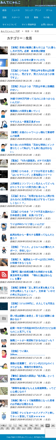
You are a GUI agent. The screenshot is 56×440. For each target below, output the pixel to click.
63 (13, 428)
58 (42, 425)
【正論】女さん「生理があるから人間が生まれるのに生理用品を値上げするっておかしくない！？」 (32, 199)
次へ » (37, 428)
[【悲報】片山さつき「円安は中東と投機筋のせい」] (4, 89)
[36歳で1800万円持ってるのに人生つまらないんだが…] (4, 101)
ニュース (16, 10)
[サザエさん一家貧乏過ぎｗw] (4, 124)
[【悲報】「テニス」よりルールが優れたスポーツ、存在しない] (4, 249)
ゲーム (49, 10)
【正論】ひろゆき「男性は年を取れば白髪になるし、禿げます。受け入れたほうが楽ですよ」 (32, 74)
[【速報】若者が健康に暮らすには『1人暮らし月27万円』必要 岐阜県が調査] (4, 50)
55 (26, 425)
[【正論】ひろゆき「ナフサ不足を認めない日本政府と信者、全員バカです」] (4, 214)
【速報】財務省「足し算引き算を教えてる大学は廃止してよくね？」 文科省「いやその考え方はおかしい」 (32, 291)
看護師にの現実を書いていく (25, 111)
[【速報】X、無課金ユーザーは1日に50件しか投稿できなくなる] (4, 262)
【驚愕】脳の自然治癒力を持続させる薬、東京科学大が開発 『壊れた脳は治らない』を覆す (32, 275)
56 (31, 425)
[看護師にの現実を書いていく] (4, 113)
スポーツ (16, 17)
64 (18, 428)
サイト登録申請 (29, 24)
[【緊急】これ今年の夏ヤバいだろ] (4, 62)
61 (2, 428)
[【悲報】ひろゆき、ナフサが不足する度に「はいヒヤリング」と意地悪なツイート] (4, 173)
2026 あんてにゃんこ (25, 437)
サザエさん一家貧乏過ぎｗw (25, 121)
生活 (27, 17)
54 (20, 425)
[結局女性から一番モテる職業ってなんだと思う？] (4, 237)
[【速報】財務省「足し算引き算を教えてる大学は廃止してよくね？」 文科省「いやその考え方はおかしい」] (4, 290)
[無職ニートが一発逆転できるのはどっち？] (4, 343)
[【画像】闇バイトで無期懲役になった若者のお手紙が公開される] (4, 403)
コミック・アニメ (33, 10)
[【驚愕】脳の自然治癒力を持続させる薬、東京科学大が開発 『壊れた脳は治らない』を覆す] (4, 274)
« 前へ (3, 425)
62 (8, 428)
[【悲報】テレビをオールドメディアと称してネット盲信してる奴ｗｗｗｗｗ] (4, 415)
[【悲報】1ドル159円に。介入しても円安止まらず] (4, 306)
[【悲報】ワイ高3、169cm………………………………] (4, 353)
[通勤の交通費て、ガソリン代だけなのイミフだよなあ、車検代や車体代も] (4, 366)
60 (53, 425)
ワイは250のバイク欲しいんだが (27, 224)
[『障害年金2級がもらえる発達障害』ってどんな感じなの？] (4, 390)
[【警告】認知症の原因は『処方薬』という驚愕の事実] (4, 378)
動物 (36, 17)
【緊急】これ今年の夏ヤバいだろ (27, 60)
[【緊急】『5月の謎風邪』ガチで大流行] (4, 163)
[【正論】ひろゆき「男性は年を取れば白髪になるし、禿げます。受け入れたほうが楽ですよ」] (4, 73)
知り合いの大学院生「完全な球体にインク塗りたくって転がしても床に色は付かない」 (32, 148)
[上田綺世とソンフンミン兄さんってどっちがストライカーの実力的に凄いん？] (4, 186)
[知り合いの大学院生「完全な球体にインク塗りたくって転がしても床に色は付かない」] (4, 147)
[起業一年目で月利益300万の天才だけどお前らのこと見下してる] (4, 330)
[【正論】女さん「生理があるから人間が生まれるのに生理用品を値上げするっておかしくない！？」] (4, 198)
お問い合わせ (47, 24)
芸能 (4, 17)
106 (29, 428)
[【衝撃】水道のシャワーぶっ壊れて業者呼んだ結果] (4, 135)
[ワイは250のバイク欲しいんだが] (4, 226)
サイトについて (9, 24)
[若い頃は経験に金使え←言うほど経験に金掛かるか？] (4, 318)
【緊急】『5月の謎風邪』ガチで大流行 (30, 160)
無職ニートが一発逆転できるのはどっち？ (32, 340)
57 (37, 425)
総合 (4, 10)
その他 (46, 17)
